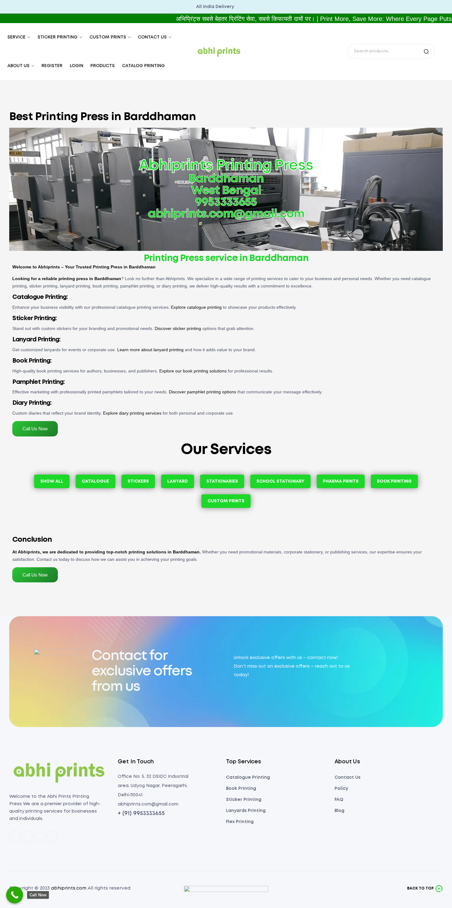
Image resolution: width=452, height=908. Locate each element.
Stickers (138, 481)
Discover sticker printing (178, 328)
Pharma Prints (341, 481)
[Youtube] (52, 836)
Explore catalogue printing (196, 307)
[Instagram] (40, 836)
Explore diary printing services (132, 413)
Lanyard (177, 481)
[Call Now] (14, 894)
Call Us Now (35, 428)
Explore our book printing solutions (193, 370)
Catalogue (95, 481)
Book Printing (394, 481)
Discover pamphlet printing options (202, 391)
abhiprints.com (68, 888)
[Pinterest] (27, 836)
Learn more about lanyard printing (150, 349)
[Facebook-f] (14, 836)
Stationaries (222, 481)
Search (426, 51)
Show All (51, 481)
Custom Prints (226, 501)
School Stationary (280, 481)
